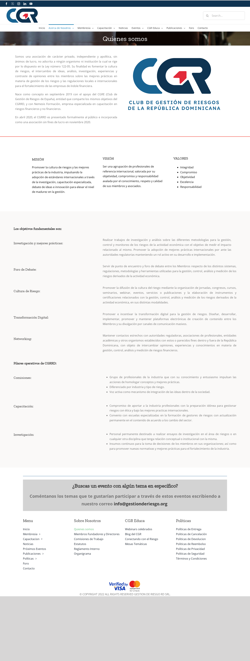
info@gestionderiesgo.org (140, 504)
